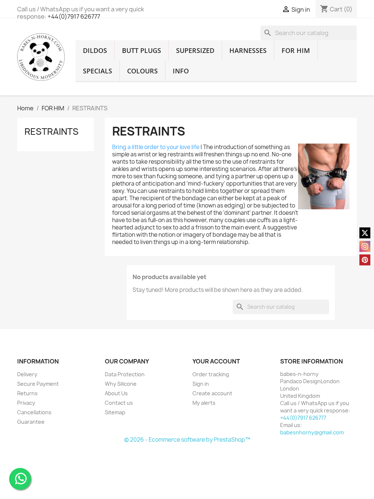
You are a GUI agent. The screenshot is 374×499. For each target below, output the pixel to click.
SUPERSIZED (195, 50)
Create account (212, 393)
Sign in (200, 383)
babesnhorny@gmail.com (312, 432)
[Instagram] (364, 246)
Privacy (26, 402)
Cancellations (34, 412)
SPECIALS (97, 70)
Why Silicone (121, 383)
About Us (116, 393)
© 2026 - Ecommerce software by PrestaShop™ (187, 439)
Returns (27, 393)
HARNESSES (248, 50)
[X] (364, 233)
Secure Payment (38, 383)
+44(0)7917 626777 (73, 16)
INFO (181, 70)
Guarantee (31, 421)
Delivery (27, 374)
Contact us (119, 402)
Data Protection (125, 374)
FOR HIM (296, 50)
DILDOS (95, 50)
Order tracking (210, 374)
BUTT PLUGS (141, 50)
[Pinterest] (364, 260)
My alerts (203, 402)
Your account (216, 361)
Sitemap (115, 412)
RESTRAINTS (51, 131)
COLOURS (142, 70)
